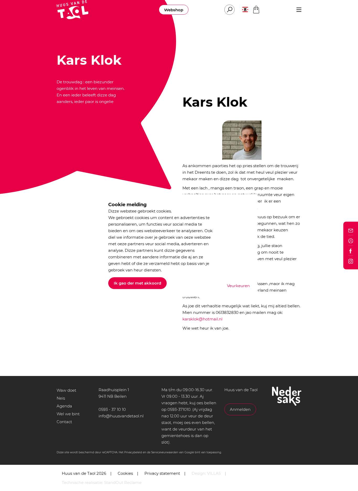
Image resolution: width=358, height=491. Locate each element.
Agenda (64, 405)
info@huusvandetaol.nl (121, 415)
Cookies (125, 473)
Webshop (173, 9)
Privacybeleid (133, 452)
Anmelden (240, 409)
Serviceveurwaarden (164, 452)
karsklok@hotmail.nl (202, 319)
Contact (64, 421)
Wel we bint (68, 413)
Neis (61, 398)
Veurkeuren (238, 285)
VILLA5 (214, 473)
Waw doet (66, 390)
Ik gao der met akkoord (137, 283)
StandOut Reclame (123, 482)
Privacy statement (162, 473)
